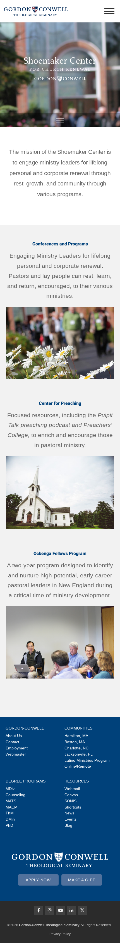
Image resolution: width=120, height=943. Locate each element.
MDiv (10, 788)
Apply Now (38, 880)
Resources (76, 781)
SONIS (70, 801)
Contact (12, 742)
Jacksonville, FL (78, 754)
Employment (17, 748)
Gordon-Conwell (25, 728)
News (69, 813)
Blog (68, 825)
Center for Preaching (60, 403)
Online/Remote (77, 766)
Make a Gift (81, 880)
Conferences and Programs (60, 244)
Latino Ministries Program (87, 760)
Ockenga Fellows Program (60, 553)
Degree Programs (25, 781)
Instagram (49, 910)
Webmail (72, 788)
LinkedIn (71, 910)
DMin (10, 819)
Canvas (71, 795)
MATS (11, 801)
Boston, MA (74, 742)
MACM (12, 807)
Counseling (15, 795)
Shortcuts (72, 807)
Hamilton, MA (76, 735)
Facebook (38, 910)
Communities (78, 728)
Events (70, 819)
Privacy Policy (60, 934)
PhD (9, 825)
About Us (14, 735)
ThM (10, 813)
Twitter (82, 910)
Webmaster (16, 754)
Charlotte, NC (76, 748)
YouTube (60, 910)
